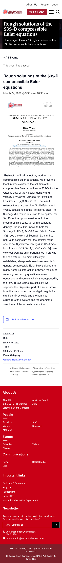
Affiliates (7, 430)
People (45, 4)
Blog (5, 466)
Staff (34, 422)
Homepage (10, 40)
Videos (36, 444)
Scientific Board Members (16, 408)
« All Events (10, 57)
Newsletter (8, 496)
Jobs (55, 4)
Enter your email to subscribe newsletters (21, 519)
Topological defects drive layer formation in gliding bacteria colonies (43, 371)
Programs (8, 487)
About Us (31, 4)
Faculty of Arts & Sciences (40, 548)
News (5, 462)
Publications (9, 492)
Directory (37, 426)
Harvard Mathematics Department (20, 500)
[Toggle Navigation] (51, 12)
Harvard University (18, 548)
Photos (6, 448)
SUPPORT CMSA (36, 12)
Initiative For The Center (15, 404)
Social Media (39, 462)
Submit (56, 525)
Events (23, 40)
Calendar (7, 444)
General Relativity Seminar (17, 359)
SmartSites (31, 559)
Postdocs (7, 422)
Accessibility (31, 551)
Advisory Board (40, 400)
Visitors (7, 426)
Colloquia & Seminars (14, 483)
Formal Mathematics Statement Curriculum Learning (20, 371)
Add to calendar (20, 319)
